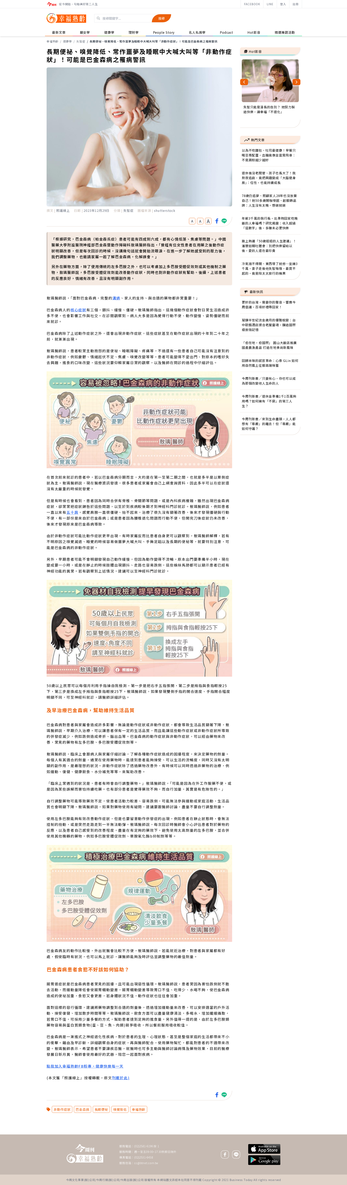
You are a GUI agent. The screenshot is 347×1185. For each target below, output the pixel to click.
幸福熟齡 (52, 41)
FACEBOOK (252, 4)
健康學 (67, 41)
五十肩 (72, 512)
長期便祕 (101, 1109)
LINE (270, 4)
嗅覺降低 (120, 1109)
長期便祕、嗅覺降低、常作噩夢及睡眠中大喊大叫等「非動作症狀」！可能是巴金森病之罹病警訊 (153, 41)
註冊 (296, 4)
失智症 (80, 41)
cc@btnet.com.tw (146, 1163)
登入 (283, 4)
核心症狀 (78, 309)
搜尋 (161, 18)
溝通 (116, 298)
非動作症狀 (62, 1109)
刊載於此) (121, 1077)
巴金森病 (82, 1109)
